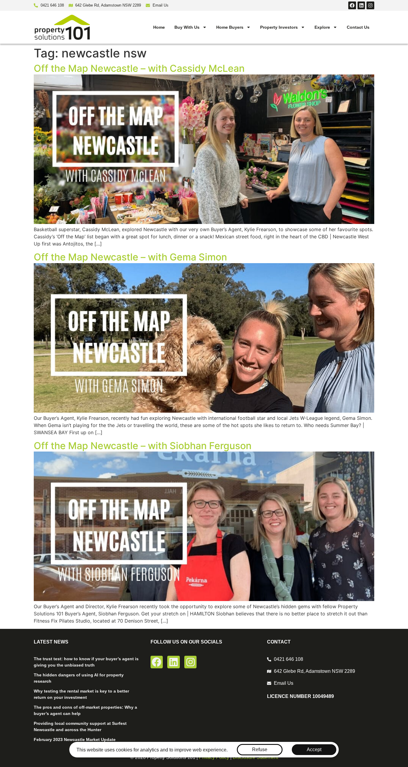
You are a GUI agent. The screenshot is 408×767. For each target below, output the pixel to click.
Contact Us (358, 27)
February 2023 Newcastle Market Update (75, 739)
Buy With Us (187, 27)
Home (159, 27)
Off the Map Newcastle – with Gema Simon (130, 257)
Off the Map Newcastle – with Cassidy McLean (139, 68)
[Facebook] (352, 5)
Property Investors (279, 27)
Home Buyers (229, 27)
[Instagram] (370, 5)
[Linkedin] (361, 5)
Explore (322, 27)
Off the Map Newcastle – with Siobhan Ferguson (142, 446)
